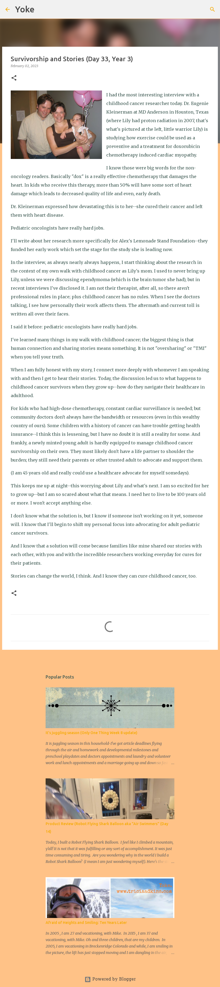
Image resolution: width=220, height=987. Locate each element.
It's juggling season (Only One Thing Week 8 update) (91, 733)
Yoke (25, 9)
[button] (14, 78)
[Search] (42, 9)
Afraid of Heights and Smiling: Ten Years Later (86, 922)
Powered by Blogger (113, 979)
